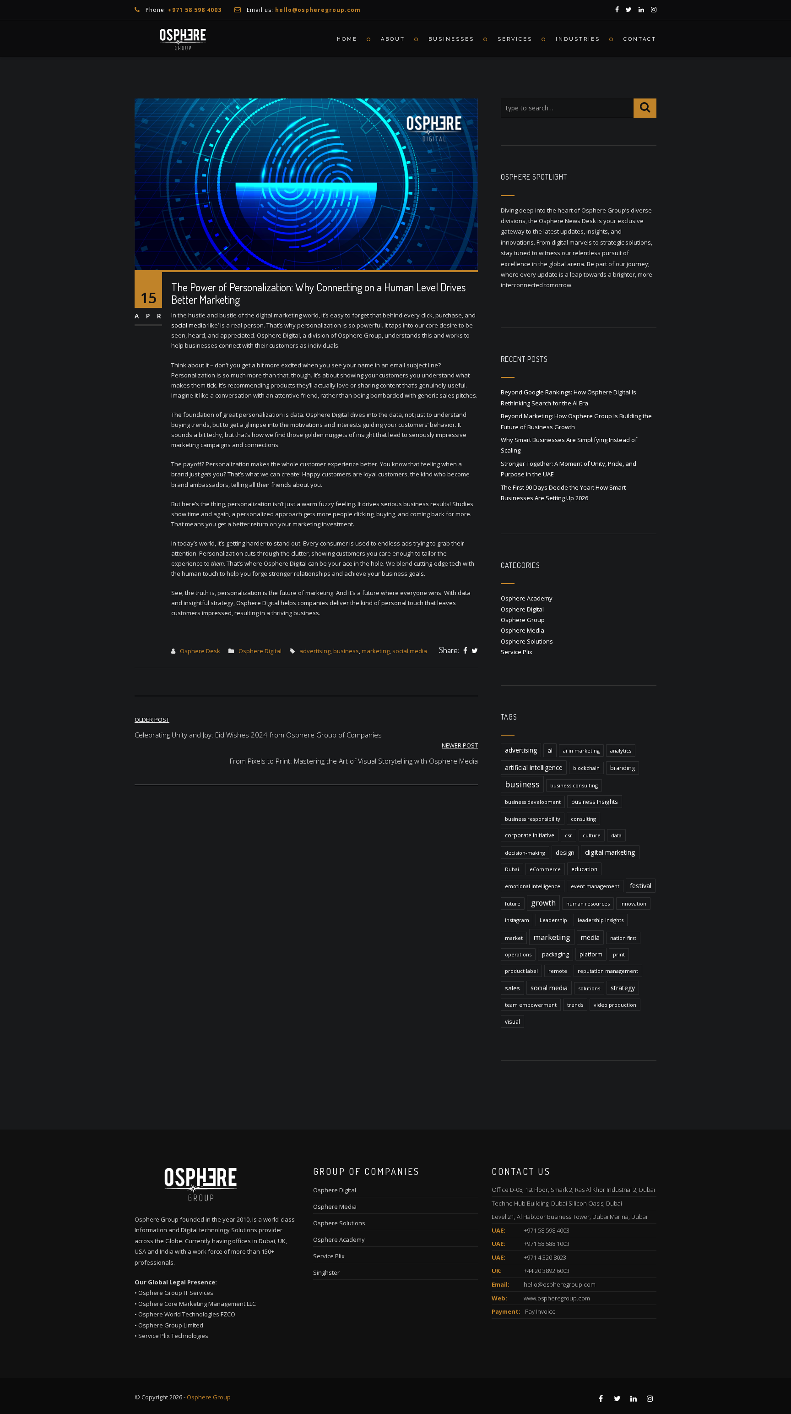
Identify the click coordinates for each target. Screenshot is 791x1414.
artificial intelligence (534, 767)
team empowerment (531, 1004)
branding (622, 768)
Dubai (512, 869)
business (346, 651)
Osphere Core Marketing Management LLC (197, 1303)
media (590, 937)
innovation (633, 903)
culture (592, 835)
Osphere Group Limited (170, 1325)
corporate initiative (529, 835)
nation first (623, 937)
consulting (583, 818)
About (393, 39)
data (616, 835)
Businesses (451, 39)
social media (188, 325)
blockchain (586, 767)
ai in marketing (581, 750)
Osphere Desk (200, 651)
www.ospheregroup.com (557, 1298)
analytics (620, 750)
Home (347, 39)
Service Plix (516, 652)
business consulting (574, 785)
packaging (555, 954)
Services (515, 39)
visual (512, 1021)
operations (518, 954)
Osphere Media (522, 630)
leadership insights (600, 920)
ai (550, 750)
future (512, 903)
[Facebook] (465, 651)
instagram (517, 920)
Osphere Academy (527, 598)
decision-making (525, 852)
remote (557, 970)
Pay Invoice (540, 1311)
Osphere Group (523, 620)
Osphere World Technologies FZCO (186, 1314)
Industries (578, 39)
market (514, 937)
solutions (589, 988)
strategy (623, 987)
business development (533, 801)
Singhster (326, 1272)
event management (595, 886)
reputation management (608, 970)
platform (591, 954)
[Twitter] (474, 651)
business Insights (594, 801)
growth (543, 903)
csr (568, 835)
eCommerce (545, 869)
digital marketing (610, 852)
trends (575, 1004)
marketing (376, 651)
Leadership (553, 920)
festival (640, 885)
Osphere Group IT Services (175, 1292)
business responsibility (532, 818)
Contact (639, 39)
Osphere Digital (260, 651)
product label (521, 970)
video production (615, 1004)
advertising (314, 651)
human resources (588, 903)
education (584, 869)
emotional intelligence (532, 886)
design (565, 852)
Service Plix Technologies (173, 1336)
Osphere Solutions (527, 641)
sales (512, 988)
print (619, 954)
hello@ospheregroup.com (560, 1284)
